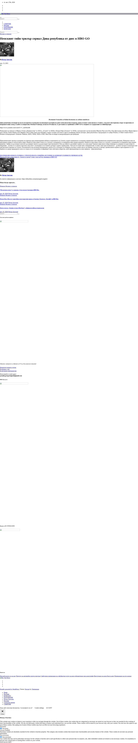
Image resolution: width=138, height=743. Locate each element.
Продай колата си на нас (8, 676)
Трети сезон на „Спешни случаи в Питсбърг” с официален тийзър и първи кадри (22, 208)
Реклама (6, 25)
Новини (3, 186)
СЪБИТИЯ (7, 24)
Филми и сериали (5, 34)
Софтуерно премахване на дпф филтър (53, 676)
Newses (27, 689)
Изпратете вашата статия (8, 367)
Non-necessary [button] (4, 735)
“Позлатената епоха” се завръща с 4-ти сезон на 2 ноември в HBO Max (19, 190)
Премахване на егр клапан (122, 676)
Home (5, 692)
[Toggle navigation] (1, 17)
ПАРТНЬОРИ (8, 27)
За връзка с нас (5, 369)
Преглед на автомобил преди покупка (28, 676)
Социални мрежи (9, 702)
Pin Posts (6, 694)
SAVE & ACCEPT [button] (6, 742)
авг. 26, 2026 (4, 193)
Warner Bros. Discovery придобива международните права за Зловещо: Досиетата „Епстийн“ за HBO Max (29, 199)
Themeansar (35, 689)
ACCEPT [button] (49, 708)
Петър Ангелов (7, 59)
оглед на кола (70, 676)
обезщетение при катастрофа (84, 676)
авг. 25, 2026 (4, 202)
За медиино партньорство (8, 371)
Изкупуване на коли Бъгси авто (104, 676)
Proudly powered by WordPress (9, 689)
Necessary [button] (3, 726)
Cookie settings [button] (39, 708)
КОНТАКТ (7, 29)
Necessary (5, 728)
